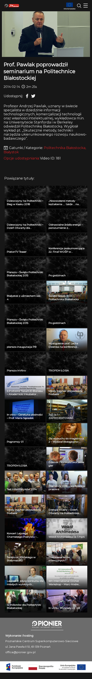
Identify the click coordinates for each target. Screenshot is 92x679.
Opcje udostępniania (21, 158)
